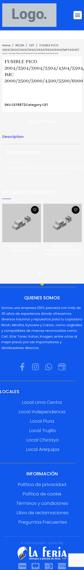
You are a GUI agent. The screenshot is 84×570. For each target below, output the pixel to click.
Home (6, 45)
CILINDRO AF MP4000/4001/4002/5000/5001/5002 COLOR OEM (62, 250)
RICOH (20, 45)
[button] (77, 15)
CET (32, 45)
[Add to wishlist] (35, 210)
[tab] (42, 122)
